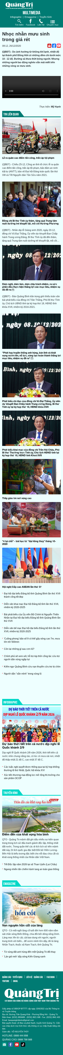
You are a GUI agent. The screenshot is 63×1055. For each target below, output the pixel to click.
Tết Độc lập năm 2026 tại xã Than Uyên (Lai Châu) (30, 864)
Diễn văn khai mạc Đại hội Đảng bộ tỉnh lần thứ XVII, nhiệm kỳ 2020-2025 (31, 605)
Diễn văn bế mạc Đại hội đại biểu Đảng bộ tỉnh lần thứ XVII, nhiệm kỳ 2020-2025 (32, 630)
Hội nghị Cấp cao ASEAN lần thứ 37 (21, 586)
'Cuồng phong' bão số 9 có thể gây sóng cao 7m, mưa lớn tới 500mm (32, 640)
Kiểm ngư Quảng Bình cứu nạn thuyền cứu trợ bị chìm (32, 666)
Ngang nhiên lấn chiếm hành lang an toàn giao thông (31, 869)
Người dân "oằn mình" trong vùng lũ (22, 673)
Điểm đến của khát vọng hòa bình (25, 834)
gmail (15, 980)
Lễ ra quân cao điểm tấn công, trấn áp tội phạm (28, 157)
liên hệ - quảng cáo (34, 976)
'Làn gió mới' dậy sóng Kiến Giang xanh (24, 956)
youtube (5, 980)
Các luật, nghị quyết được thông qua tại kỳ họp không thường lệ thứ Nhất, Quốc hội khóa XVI (31, 768)
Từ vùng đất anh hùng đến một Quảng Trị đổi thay (30, 952)
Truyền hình (45, 17)
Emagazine (30, 17)
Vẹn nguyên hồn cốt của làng (22, 925)
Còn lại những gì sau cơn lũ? (19, 649)
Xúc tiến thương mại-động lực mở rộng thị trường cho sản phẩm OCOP (32, 776)
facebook (51, 976)
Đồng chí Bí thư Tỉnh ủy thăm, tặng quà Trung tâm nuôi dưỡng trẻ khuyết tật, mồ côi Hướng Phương (30, 222)
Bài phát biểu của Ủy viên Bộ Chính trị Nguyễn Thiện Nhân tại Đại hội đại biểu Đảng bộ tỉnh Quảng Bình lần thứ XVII (32, 617)
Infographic (16, 17)
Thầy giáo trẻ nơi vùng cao (17, 498)
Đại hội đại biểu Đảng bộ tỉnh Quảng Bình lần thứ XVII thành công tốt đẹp (32, 595)
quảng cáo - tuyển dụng (12, 976)
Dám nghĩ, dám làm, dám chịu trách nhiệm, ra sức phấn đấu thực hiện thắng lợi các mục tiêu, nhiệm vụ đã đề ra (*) (31, 287)
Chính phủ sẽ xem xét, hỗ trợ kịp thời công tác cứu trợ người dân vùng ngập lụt (32, 658)
